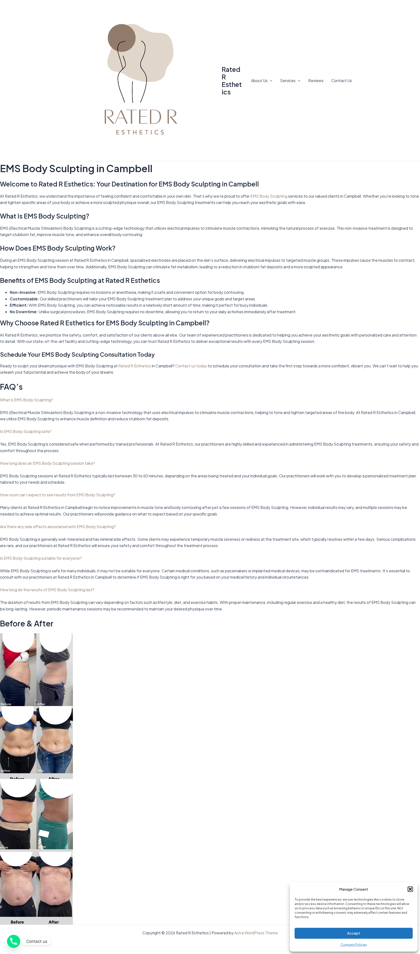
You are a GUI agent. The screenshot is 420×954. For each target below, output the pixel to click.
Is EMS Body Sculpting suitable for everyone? (41, 558)
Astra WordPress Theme (256, 932)
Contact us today (191, 365)
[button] (410, 889)
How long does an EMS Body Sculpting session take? (47, 463)
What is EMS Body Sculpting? (26, 399)
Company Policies (354, 944)
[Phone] (13, 941)
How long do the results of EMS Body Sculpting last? (47, 589)
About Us (259, 80)
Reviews (316, 80)
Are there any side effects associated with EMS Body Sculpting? (58, 526)
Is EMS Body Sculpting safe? (26, 431)
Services (288, 80)
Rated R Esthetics (232, 80)
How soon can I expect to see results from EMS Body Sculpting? (57, 494)
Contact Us (341, 80)
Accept (353, 933)
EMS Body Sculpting (268, 196)
